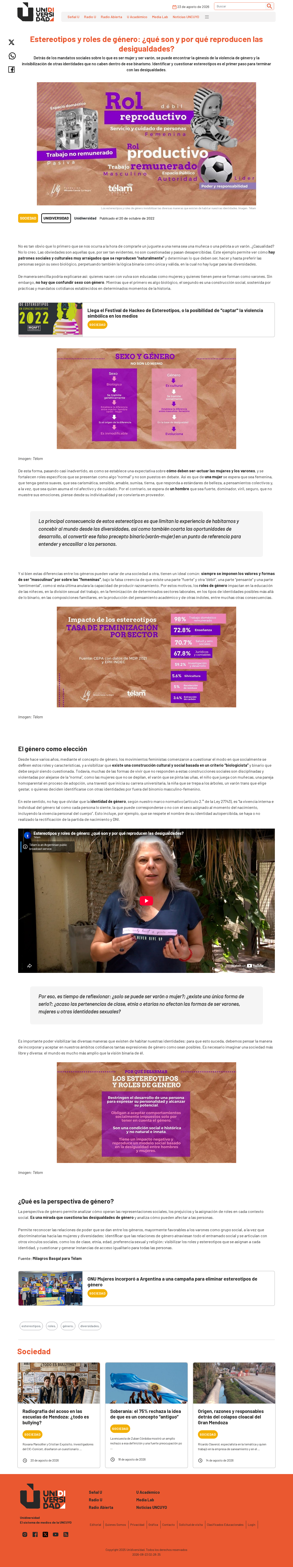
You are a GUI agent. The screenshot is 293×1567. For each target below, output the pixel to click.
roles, (52, 1326)
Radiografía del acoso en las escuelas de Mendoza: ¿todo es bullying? (56, 1416)
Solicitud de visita (191, 1524)
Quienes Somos (115, 1524)
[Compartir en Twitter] (12, 42)
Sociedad (28, 218)
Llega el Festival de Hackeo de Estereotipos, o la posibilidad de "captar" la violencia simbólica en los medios (175, 313)
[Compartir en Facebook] (12, 69)
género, (68, 1326)
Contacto (168, 1524)
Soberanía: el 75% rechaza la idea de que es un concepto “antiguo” (145, 1414)
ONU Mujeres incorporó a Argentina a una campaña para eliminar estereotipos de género (172, 1281)
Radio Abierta (111, 17)
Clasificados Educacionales (225, 1524)
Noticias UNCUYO (186, 17)
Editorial (95, 1524)
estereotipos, (31, 1326)
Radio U (90, 17)
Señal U (73, 17)
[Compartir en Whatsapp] (12, 56)
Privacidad (137, 1524)
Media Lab (160, 17)
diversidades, (89, 1326)
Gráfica (153, 1524)
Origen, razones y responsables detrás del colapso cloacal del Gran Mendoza (231, 1416)
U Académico (137, 17)
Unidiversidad (56, 218)
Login (251, 1524)
